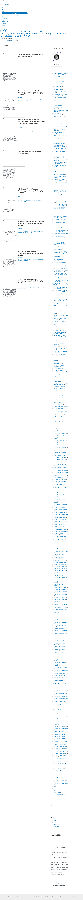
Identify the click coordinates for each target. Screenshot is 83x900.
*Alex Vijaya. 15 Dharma (58, 79)
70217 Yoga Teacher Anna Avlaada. (60, 738)
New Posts (4, 23)
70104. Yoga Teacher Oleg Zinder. (60, 435)
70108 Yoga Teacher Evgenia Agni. (60, 444)
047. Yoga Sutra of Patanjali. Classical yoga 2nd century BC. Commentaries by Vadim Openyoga (60, 238)
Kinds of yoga (56, 786)
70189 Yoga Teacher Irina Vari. (59, 662)
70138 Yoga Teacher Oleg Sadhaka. (60, 521)
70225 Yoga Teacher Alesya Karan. (60, 758)
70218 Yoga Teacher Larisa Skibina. (60, 741)
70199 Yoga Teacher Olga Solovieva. (60, 690)
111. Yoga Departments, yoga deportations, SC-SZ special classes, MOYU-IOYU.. (60, 337)
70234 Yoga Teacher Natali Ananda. (60, 783)
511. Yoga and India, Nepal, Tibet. (60, 386)
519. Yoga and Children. (58, 402)
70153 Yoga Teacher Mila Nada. (59, 562)
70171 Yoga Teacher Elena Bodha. (60, 607)
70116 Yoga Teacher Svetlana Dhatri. (60, 464)
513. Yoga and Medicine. (58, 390)
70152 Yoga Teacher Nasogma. (59, 560)
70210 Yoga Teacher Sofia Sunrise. (60, 719)
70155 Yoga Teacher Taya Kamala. (60, 566)
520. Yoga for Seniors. (57, 404)
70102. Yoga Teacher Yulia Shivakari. (60, 430)
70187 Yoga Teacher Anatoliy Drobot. (60, 655)
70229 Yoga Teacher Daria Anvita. (60, 768)
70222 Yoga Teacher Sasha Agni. (60, 751)
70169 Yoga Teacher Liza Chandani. (60, 601)
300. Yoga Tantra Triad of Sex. (59, 346)
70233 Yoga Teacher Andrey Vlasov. (60, 780)
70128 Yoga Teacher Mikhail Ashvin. (60, 496)
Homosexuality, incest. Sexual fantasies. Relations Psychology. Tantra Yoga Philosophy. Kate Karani (31, 121)
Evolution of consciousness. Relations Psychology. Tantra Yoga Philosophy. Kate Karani (31, 223)
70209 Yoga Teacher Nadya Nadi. (60, 718)
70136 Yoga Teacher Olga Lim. (59, 517)
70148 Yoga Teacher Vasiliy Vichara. (60, 548)
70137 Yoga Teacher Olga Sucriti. (60, 519)
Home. (3, 2)
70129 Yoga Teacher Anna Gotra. (60, 499)
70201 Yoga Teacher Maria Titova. (60, 696)
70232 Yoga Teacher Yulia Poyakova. (60, 777)
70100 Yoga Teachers (6, 21)
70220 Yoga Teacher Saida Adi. (59, 746)
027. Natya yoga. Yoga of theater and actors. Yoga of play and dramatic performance (60, 167)
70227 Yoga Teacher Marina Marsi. (60, 763)
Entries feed (55, 822)
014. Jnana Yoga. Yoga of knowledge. (60, 123)
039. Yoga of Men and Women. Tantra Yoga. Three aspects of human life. (59, 208)
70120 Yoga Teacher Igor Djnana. (60, 475)
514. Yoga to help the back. (58, 392)
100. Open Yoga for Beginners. (59, 294)
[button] (3, 30)
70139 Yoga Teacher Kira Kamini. (60, 524)
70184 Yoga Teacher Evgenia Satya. (60, 646)
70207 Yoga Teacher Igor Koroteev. (60, 713)
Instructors (4, 18)
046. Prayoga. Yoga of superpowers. (60, 233)
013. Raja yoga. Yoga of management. (60, 119)
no (53, 788)
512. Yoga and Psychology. (58, 388)
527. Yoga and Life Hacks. (58, 419)
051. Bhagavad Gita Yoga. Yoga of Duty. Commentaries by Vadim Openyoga (60, 259)
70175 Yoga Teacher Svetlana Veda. (60, 619)
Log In (3, 26)
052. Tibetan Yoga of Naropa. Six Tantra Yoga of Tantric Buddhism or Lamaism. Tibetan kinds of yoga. (60, 264)
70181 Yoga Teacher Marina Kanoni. (60, 636)
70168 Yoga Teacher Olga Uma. (59, 599)
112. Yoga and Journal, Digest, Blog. (60, 340)
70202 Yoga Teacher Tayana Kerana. (60, 698)
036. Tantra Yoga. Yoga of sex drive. (60, 197)
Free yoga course (5, 7)
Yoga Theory (4, 11)
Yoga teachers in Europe (58, 794)
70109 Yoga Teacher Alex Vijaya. (59, 447)
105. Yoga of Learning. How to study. (60, 315)
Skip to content (3, 0)
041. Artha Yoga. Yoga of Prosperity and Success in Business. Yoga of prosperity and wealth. (60, 216)
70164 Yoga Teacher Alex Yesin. (59, 589)
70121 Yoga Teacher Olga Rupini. (60, 477)
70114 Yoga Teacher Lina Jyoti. (59, 459)
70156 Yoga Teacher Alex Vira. (59, 568)
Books (3, 16)
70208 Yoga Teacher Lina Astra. (59, 716)
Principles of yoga (57, 790)
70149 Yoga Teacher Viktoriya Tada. (60, 551)
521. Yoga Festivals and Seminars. (60, 406)
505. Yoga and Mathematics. (59, 368)
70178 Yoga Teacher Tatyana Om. (60, 628)
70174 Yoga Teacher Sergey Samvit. (60, 615)
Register (4, 20)
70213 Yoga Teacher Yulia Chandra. (60, 728)
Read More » (30, 100)
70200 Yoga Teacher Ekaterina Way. (60, 693)
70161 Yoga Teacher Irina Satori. (59, 579)
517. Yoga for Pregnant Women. (59, 399)
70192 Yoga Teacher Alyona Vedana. (60, 670)
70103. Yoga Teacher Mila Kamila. (60, 433)
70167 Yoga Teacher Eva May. (59, 597)
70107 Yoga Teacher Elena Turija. (60, 442)
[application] (8, 11)
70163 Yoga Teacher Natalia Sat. (59, 587)
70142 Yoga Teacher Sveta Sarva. (60, 531)
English (3, 25)
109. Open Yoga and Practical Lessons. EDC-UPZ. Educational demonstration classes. (59, 329)
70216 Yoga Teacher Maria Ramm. (60, 736)
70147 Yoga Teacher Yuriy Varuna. (60, 544)
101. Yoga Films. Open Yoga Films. (60, 303)
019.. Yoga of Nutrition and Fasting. (60, 138)
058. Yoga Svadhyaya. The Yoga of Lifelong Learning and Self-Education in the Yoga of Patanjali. (60, 292)
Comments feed (56, 824)
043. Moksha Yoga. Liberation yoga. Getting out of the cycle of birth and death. (60, 224)
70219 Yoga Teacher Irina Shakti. (60, 744)
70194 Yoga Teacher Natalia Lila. (59, 675)
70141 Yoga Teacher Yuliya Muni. (60, 529)
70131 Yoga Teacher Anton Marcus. (60, 504)
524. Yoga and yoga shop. (58, 414)
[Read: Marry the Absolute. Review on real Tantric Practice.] (14, 166)
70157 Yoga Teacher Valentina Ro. (60, 570)
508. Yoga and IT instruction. (59, 378)
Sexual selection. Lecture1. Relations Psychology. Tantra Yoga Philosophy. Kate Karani (30, 92)
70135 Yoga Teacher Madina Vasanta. (60, 514)
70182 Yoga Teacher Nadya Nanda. (60, 640)
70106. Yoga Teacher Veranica (59, 440)
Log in (54, 820)
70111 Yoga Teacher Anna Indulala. (60, 452)
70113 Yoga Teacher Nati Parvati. (60, 457)
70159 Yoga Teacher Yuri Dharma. (60, 575)
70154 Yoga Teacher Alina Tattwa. (60, 564)
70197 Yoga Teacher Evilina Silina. (60, 683)
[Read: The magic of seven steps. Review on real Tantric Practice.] (14, 69)
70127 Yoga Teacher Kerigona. (59, 494)
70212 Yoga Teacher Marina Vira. (60, 726)
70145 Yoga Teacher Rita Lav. (59, 539)
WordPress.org (56, 826)
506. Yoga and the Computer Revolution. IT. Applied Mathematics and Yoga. (60, 372)
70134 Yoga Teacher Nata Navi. (59, 512)
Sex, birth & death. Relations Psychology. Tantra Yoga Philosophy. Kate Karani (30, 253)
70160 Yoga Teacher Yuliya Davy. (60, 577)
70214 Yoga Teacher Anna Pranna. (60, 731)
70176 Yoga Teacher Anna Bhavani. (60, 622)
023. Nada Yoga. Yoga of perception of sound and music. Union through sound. (60, 153)
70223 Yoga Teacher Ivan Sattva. (60, 753)
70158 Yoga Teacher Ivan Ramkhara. (60, 572)
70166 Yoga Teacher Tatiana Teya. (60, 594)
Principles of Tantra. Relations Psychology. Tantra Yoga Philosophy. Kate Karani (30, 191)
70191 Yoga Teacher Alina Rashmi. (60, 667)
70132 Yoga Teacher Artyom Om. (60, 507)
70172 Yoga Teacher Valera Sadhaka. (60, 609)
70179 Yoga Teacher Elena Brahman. (60, 630)
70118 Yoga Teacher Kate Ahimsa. (60, 470)
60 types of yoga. (5, 4)
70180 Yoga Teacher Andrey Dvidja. (60, 633)
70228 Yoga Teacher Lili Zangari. (60, 766)
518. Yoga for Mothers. (57, 400)
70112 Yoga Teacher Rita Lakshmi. (60, 455)
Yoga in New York (5, 6)
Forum (3, 9)
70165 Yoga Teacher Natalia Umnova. (60, 591)
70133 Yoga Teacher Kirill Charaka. (60, 509)
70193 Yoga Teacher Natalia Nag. (60, 673)
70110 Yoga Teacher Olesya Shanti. (60, 449)
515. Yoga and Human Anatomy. (59, 393)
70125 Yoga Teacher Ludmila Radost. (60, 487)
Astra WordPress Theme (46, 897)
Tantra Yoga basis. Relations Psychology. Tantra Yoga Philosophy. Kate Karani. (30, 281)
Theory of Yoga (56, 792)
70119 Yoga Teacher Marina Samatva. (60, 472)
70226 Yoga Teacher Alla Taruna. (60, 761)
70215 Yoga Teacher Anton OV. (59, 734)
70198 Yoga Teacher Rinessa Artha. (60, 686)
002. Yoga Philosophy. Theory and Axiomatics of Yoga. (17, 15)
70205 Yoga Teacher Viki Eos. (59, 707)
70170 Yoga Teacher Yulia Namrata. (60, 604)
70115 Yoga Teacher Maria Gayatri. (60, 461)
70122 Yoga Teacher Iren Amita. (59, 479)
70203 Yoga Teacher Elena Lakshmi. (60, 701)
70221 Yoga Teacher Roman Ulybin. (60, 748)
